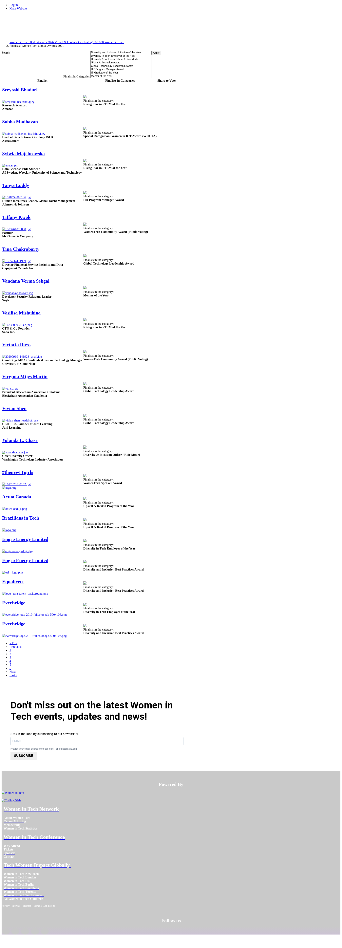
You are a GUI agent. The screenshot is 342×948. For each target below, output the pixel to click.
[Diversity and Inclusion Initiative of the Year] (121, 52)
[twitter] (35, 931)
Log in (14, 5)
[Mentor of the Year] (121, 76)
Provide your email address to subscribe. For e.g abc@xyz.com (44, 748)
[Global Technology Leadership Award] (121, 66)
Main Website (18, 8)
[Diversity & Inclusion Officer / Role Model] (121, 59)
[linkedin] (15, 931)
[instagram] (25, 931)
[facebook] (6, 931)
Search (6, 52)
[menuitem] (17, 817)
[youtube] (45, 931)
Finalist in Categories (76, 76)
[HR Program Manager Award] (121, 69)
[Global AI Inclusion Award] (121, 62)
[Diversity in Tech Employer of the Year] (121, 56)
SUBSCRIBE (23, 755)
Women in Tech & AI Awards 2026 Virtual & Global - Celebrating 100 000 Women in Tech (67, 42)
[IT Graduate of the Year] (121, 73)
